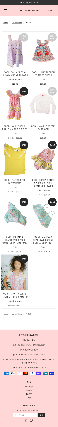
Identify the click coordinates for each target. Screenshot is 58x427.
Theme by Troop (18, 367)
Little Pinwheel (29, 10)
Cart (51, 10)
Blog (29, 398)
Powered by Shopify (38, 367)
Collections (17, 23)
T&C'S (29, 394)
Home (5, 23)
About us (29, 387)
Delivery (29, 390)
